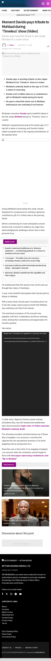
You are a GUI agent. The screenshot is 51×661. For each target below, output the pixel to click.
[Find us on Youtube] (20, 594)
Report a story (7, 612)
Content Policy (7, 618)
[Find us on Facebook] (2, 594)
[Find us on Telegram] (16, 594)
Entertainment (31, 11)
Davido (23, 113)
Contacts (5, 609)
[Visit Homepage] (14, 3)
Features (15, 11)
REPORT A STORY (31, 648)
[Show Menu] (48, 3)
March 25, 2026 (10, 493)
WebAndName (40, 652)
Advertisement (8, 615)
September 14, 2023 (25, 45)
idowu (11, 45)
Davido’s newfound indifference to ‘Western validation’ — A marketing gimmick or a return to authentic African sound (25, 251)
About (4, 607)
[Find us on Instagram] (11, 594)
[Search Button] (43, 3)
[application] (25, 374)
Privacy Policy (7, 620)
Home (4, 11)
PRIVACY (18, 648)
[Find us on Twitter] (7, 594)
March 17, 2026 (10, 523)
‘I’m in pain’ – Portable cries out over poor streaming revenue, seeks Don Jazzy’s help (25, 519)
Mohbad (18, 117)
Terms (4, 623)
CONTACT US (6, 648)
